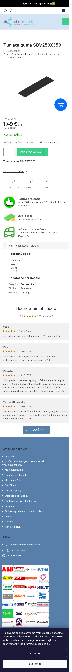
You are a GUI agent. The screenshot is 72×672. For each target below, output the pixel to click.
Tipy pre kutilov (13, 526)
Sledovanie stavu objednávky (20, 501)
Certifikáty (10, 485)
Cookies (9, 521)
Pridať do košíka (30, 152)
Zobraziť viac (36, 430)
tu (48, 644)
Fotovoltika (27, 284)
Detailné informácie (13, 171)
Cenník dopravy (13, 490)
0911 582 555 (18, 550)
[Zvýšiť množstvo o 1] (15, 150)
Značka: (13, 57)
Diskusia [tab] (35, 245)
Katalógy (9, 506)
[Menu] (63, 10)
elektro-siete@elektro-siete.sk (27, 544)
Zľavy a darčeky (13, 480)
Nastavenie (34, 653)
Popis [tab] (11, 245)
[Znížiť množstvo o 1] (15, 154)
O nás (8, 516)
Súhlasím (35, 664)
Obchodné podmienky (16, 495)
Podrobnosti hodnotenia (47, 54)
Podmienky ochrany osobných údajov (24, 511)
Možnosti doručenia (48, 142)
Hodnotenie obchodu (36, 308)
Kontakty (9, 456)
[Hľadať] (5, 10)
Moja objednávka (14, 469)
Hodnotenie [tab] (22, 245)
